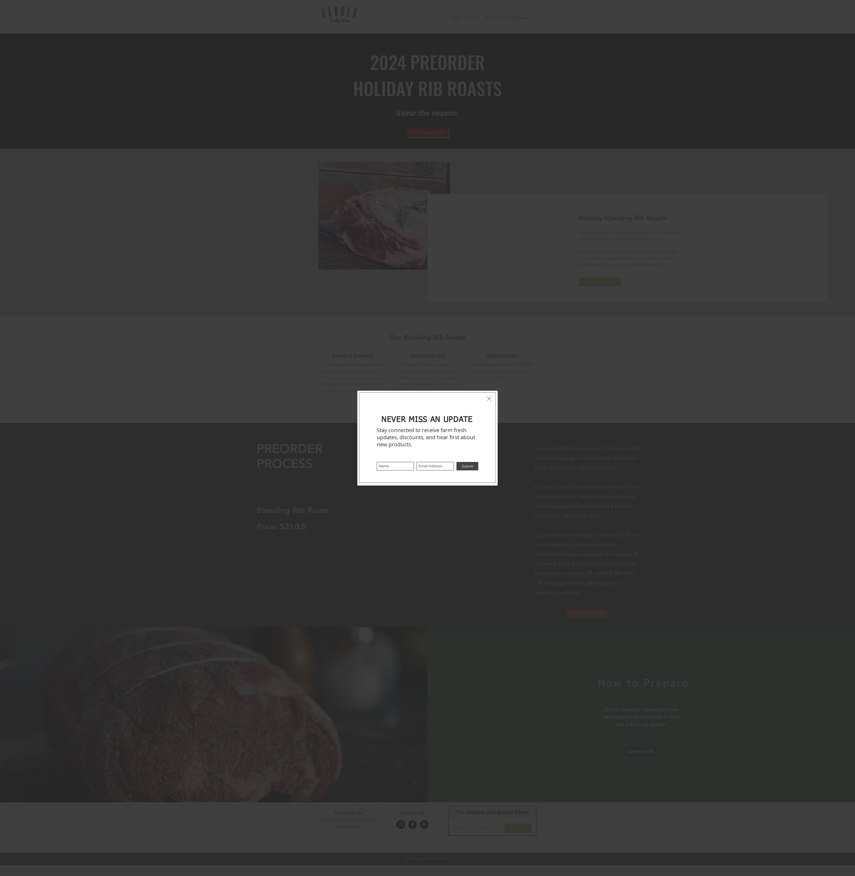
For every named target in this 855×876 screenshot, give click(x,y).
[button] (489, 398)
